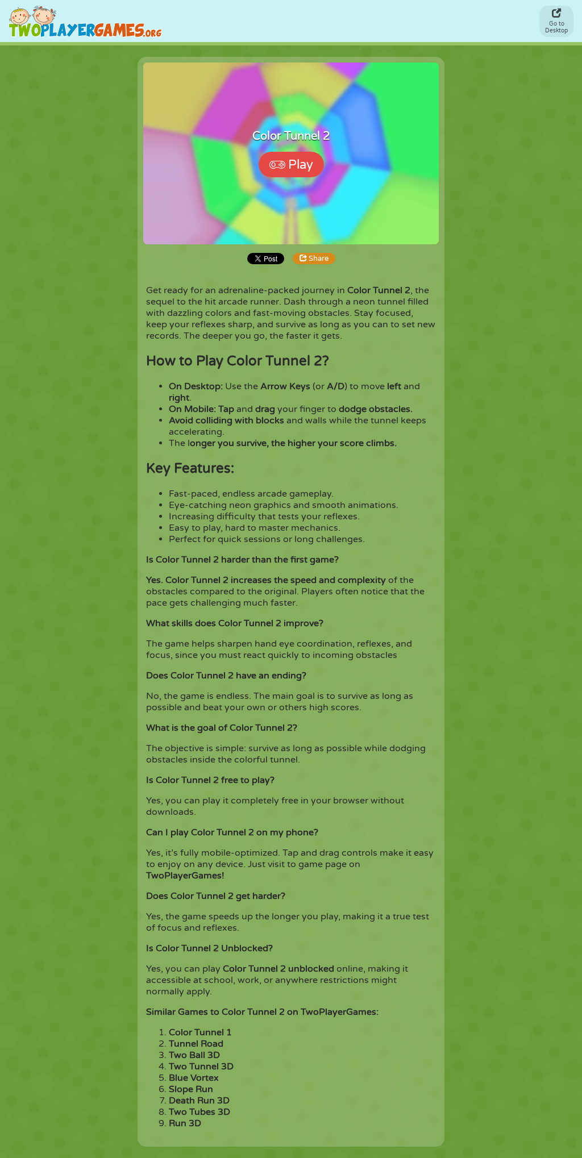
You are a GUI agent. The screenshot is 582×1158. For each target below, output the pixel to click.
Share (318, 258)
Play (300, 164)
